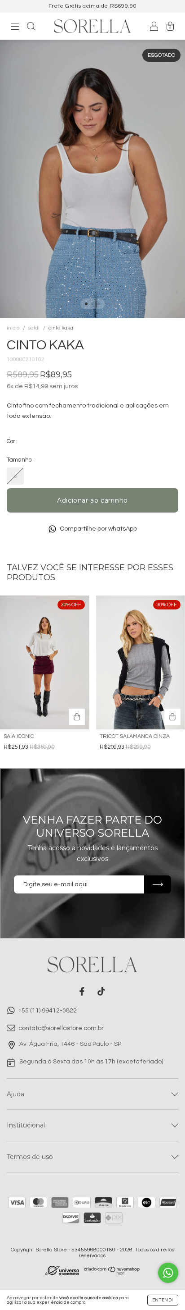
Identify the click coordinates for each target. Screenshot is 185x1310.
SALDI (34, 328)
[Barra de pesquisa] (30, 27)
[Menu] (14, 27)
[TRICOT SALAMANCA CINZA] (172, 717)
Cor (11, 441)
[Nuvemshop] (112, 1273)
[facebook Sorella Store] (82, 991)
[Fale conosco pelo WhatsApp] (168, 1273)
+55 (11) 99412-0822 (47, 1011)
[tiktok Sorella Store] (101, 991)
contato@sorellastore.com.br (61, 1028)
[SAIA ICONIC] (77, 717)
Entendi (162, 1300)
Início (13, 328)
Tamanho (19, 460)
